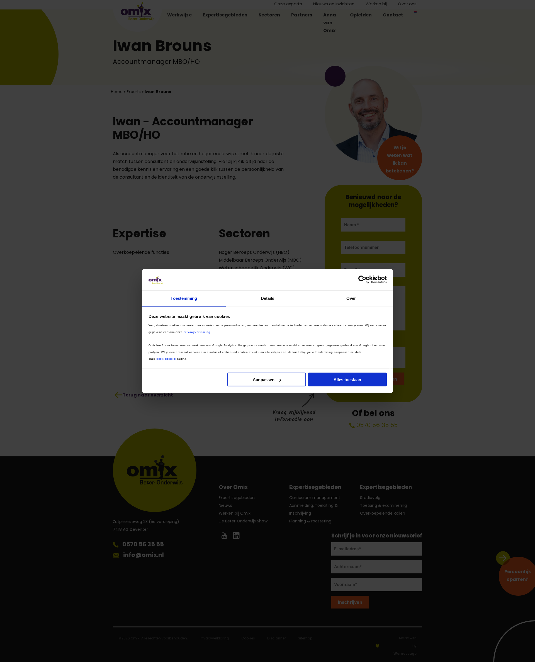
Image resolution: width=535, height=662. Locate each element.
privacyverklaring (197, 331)
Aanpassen (263, 379)
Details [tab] (267, 298)
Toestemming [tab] (184, 298)
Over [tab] (351, 298)
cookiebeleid (166, 358)
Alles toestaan (347, 379)
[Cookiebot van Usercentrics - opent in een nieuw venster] (362, 280)
